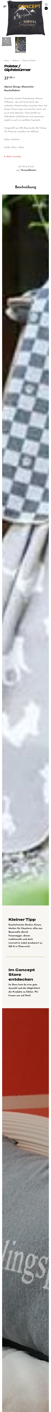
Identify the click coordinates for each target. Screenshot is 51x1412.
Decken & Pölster (29, 61)
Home (6, 61)
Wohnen (15, 61)
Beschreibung (25, 187)
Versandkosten (28, 170)
